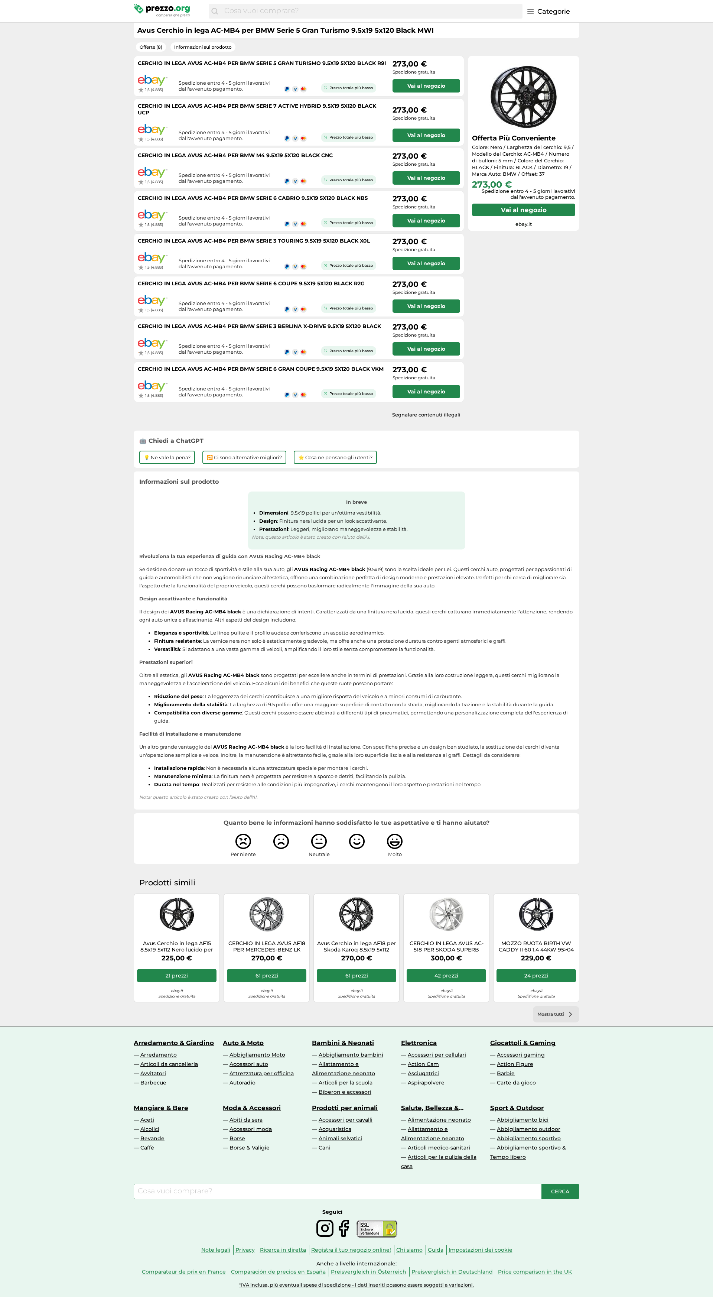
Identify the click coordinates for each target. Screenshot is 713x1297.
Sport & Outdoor (517, 1108)
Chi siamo (409, 1249)
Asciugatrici (423, 1073)
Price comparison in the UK (535, 1271)
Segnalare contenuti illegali (426, 415)
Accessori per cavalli (345, 1119)
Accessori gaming (521, 1054)
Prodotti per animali (345, 1108)
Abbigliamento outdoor (528, 1129)
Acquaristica (335, 1129)
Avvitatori (153, 1073)
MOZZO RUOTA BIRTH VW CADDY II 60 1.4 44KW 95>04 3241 (536, 946)
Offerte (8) (151, 47)
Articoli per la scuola (345, 1082)
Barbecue (153, 1082)
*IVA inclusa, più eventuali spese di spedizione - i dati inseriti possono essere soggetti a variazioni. (356, 1285)
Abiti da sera (246, 1119)
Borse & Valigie (249, 1147)
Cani (325, 1147)
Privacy (245, 1249)
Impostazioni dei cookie (480, 1249)
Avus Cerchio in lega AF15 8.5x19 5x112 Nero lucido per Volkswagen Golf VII (176, 946)
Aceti (147, 1119)
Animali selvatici (340, 1138)
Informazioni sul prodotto (203, 47)
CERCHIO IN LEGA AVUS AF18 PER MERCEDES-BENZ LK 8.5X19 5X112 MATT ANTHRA (266, 946)
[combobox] (371, 11)
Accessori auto (248, 1064)
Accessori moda (250, 1129)
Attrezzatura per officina (261, 1073)
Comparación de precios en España (278, 1271)
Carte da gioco (516, 1082)
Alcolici (149, 1129)
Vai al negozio (524, 210)
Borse (237, 1138)
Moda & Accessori (252, 1108)
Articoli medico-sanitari (439, 1147)
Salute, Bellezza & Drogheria (430, 1108)
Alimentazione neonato (439, 1119)
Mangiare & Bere (161, 1108)
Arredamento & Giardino (174, 1043)
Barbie (506, 1073)
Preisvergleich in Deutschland (452, 1271)
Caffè (147, 1147)
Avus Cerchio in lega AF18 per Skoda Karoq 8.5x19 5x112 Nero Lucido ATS (356, 946)
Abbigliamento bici (522, 1119)
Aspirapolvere (426, 1082)
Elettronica (419, 1043)
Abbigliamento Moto (257, 1054)
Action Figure (515, 1064)
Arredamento (158, 1054)
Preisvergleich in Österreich (368, 1271)
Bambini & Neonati (343, 1043)
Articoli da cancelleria (169, 1064)
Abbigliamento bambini (351, 1054)
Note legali (215, 1249)
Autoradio (242, 1082)
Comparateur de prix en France (184, 1271)
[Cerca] (215, 11)
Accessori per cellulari (437, 1054)
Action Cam (423, 1064)
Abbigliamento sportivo (529, 1138)
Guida (435, 1249)
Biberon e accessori (345, 1092)
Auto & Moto (243, 1043)
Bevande (152, 1138)
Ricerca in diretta (283, 1249)
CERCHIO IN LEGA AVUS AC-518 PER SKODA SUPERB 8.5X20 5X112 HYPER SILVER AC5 (447, 946)
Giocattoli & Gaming (523, 1043)
